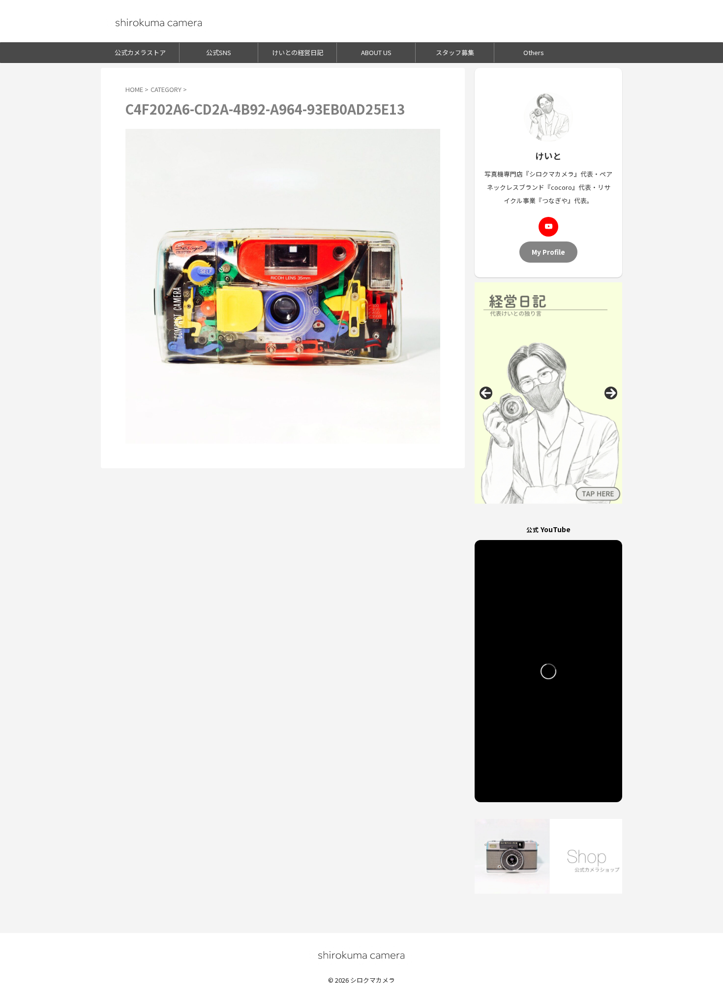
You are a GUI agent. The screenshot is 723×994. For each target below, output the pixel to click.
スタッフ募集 (455, 52)
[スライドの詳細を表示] (548, 393)
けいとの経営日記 (297, 52)
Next (610, 393)
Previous (486, 393)
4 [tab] (565, 514)
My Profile (548, 252)
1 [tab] (531, 514)
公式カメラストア (140, 52)
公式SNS (218, 52)
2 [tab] (542, 514)
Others (533, 52)
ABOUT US (376, 52)
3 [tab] (554, 514)
